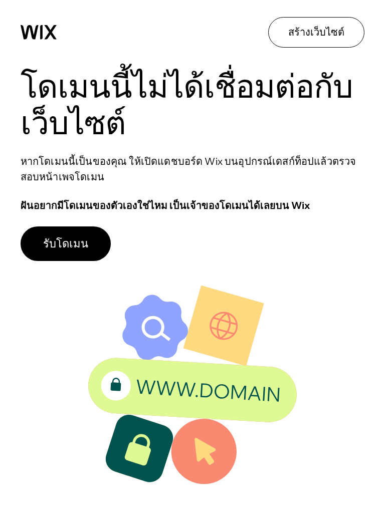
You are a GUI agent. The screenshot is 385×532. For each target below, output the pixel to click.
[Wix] (39, 32)
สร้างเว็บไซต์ (316, 32)
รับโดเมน (65, 243)
